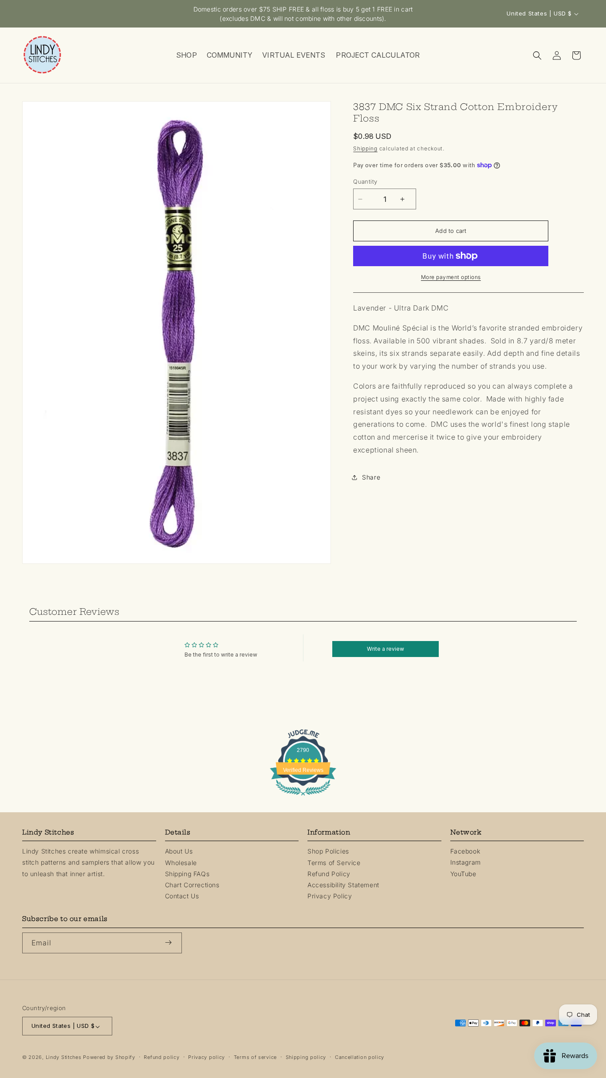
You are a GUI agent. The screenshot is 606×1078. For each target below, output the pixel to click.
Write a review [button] (385, 648)
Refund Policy (328, 873)
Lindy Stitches (64, 1057)
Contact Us (182, 896)
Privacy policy (206, 1057)
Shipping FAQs (187, 873)
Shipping (365, 148)
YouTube (463, 873)
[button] (186, 55)
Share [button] (371, 477)
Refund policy (161, 1057)
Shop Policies (328, 851)
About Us (179, 851)
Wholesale (181, 862)
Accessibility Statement (343, 885)
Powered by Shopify (109, 1057)
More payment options (451, 277)
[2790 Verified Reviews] (303, 796)
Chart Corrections (192, 885)
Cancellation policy (359, 1057)
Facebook (465, 851)
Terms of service (255, 1057)
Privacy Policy (329, 896)
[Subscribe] (171, 942)
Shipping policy (306, 1057)
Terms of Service (334, 862)
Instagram (465, 862)
